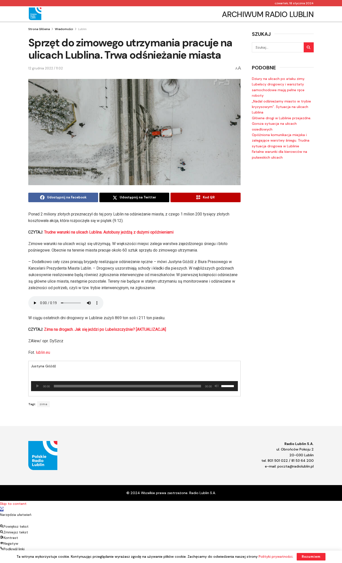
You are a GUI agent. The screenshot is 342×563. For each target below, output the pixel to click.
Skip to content (13, 503)
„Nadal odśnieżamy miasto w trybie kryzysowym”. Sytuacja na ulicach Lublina (281, 107)
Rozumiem (311, 556)
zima (43, 404)
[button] (2, 509)
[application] (134, 386)
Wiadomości (64, 29)
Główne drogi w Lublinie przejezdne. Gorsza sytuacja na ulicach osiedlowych (281, 124)
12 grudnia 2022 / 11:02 (45, 68)
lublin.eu (43, 352)
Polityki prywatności (275, 556)
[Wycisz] (216, 386)
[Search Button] (309, 47)
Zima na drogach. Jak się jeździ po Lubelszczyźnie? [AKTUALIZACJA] (105, 329)
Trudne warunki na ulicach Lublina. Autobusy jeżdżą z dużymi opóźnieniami (109, 232)
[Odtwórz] (37, 386)
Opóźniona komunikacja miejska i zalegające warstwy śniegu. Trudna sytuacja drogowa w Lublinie (280, 140)
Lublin (82, 29)
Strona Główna (39, 29)
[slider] (228, 385)
